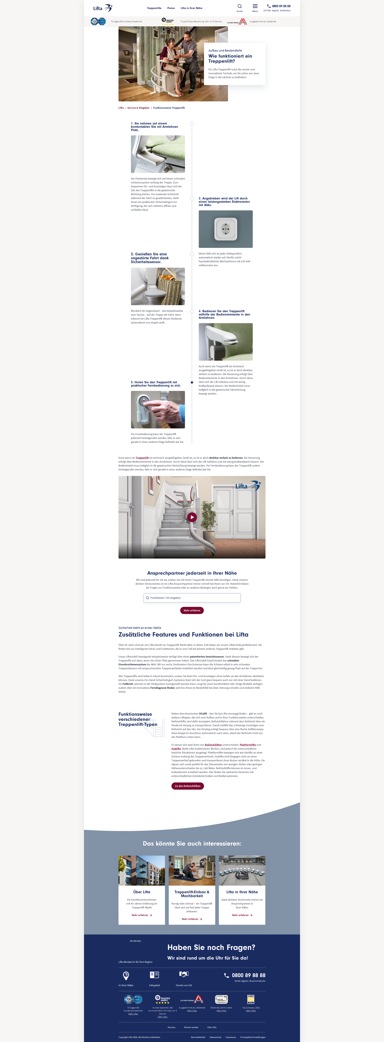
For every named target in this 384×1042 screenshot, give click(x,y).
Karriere (171, 1027)
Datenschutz (215, 1037)
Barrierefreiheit (198, 1037)
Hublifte (176, 748)
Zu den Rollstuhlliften (187, 786)
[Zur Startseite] (103, 8)
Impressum (231, 1037)
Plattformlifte (248, 744)
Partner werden (191, 1027)
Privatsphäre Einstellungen (253, 1037)
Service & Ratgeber (138, 107)
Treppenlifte (154, 8)
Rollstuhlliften (213, 744)
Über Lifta (211, 1027)
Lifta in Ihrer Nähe (191, 8)
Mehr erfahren (192, 610)
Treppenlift (142, 457)
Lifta (121, 107)
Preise (171, 8)
